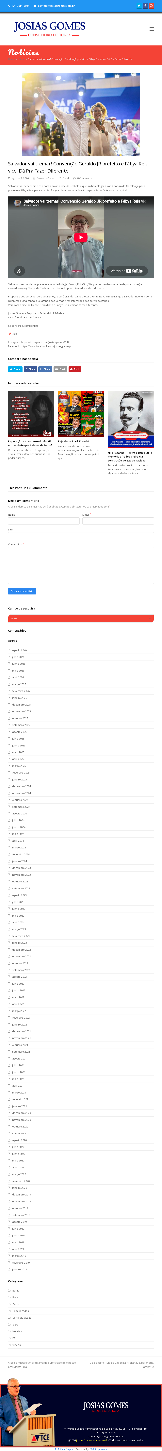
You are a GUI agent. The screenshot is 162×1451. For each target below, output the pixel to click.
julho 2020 (18, 1147)
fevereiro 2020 (21, 1181)
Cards (16, 1304)
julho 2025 (18, 738)
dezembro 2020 (21, 1113)
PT (13, 1338)
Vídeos (16, 1345)
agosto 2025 (19, 732)
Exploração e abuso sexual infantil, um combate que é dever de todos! (30, 443)
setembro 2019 (21, 1215)
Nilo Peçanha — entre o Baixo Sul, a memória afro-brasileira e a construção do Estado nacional (130, 456)
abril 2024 (18, 840)
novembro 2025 (21, 711)
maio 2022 (18, 997)
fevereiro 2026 (21, 691)
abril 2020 (18, 1167)
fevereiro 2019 (21, 1262)
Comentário (16, 544)
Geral (66, 178)
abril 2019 (18, 1249)
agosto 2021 (19, 1058)
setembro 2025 (21, 725)
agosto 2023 (19, 895)
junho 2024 (18, 827)
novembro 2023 (21, 874)
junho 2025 (18, 745)
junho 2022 (18, 990)
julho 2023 (18, 902)
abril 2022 (18, 1004)
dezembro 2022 (21, 949)
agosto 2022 (19, 976)
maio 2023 (18, 915)
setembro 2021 (21, 1051)
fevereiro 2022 (21, 1017)
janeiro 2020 (19, 1188)
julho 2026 (18, 657)
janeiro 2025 (19, 779)
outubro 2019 (20, 1208)
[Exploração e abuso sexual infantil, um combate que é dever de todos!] (31, 414)
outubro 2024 (20, 800)
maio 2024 (18, 834)
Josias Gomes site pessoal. (91, 1440)
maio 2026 (18, 670)
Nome (12, 514)
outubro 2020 (20, 1126)
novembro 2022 (21, 956)
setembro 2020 (21, 1133)
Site (10, 529)
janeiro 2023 (19, 942)
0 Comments (84, 178)
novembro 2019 (21, 1201)
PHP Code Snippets (65, 1449)
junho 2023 (18, 908)
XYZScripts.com (98, 1449)
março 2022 (19, 1011)
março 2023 (19, 929)
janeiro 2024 (19, 861)
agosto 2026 (19, 650)
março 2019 (19, 1256)
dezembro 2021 (21, 1031)
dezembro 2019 (21, 1194)
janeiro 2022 (19, 1024)
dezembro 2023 (21, 868)
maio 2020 (18, 1160)
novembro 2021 (21, 1038)
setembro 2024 (21, 807)
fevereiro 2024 (21, 854)
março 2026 (19, 684)
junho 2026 (18, 663)
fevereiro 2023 (21, 936)
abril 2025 (18, 759)
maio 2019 (18, 1242)
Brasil (15, 1297)
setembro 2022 (21, 970)
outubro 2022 (20, 963)
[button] (152, 29)
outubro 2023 (20, 881)
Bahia (15, 1290)
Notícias (17, 1331)
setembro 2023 (21, 888)
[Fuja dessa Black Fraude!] (81, 414)
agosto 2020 (19, 1140)
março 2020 (19, 1174)
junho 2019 (18, 1235)
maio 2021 (18, 1079)
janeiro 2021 (19, 1106)
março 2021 (19, 1092)
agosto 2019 (19, 1222)
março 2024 (19, 847)
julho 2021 (18, 1065)
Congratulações (21, 1317)
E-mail (86, 514)
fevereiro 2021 (21, 1099)
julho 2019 (18, 1228)
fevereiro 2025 (21, 772)
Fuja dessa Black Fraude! (73, 441)
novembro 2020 (21, 1120)
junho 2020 (18, 1154)
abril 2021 (18, 1085)
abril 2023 (18, 922)
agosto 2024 (19, 813)
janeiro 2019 (19, 1269)
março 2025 (19, 766)
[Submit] (150, 619)
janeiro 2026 (19, 698)
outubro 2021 (20, 1045)
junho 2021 (18, 1072)
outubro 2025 (20, 718)
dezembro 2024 (21, 786)
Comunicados (20, 1311)
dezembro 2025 (21, 704)
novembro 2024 (21, 793)
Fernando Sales (45, 178)
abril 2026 (18, 677)
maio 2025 (18, 752)
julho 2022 (18, 983)
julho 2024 (18, 820)
